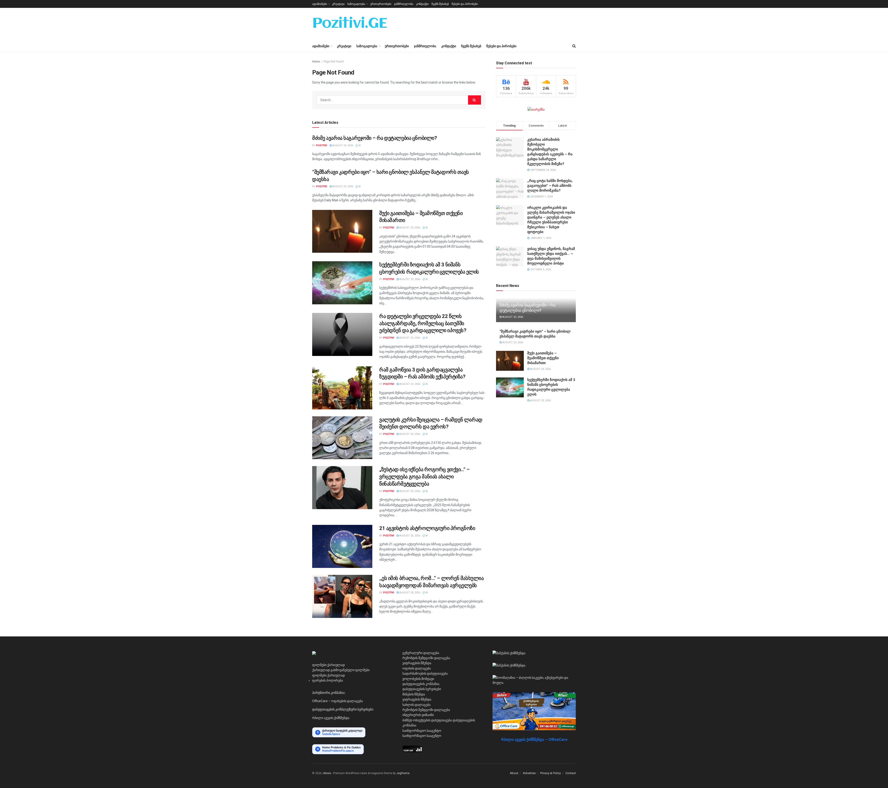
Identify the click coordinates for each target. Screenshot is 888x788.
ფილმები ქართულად (328, 665)
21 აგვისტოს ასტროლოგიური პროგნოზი (427, 528)
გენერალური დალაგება (420, 653)
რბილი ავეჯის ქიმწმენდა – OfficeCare (534, 739)
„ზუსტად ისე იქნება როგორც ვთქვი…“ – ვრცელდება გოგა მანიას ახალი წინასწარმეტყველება (424, 477)
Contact (570, 773)
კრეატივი (338, 4)
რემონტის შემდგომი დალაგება (426, 658)
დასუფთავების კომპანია (420, 684)
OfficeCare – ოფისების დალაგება (337, 701)
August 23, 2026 (342, 145)
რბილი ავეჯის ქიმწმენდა (330, 718)
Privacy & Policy (550, 773)
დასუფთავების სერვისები (421, 689)
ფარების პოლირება (327, 680)
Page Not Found (334, 61)
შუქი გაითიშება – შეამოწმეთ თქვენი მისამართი (543, 358)
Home (316, 61)
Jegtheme (403, 773)
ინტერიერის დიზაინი (418, 715)
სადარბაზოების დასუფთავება (425, 673)
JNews (326, 773)
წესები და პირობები (465, 4)
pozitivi (321, 145)
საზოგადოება (356, 4)
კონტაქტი (422, 4)
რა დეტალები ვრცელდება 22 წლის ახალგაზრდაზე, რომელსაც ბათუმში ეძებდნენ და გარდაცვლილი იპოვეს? (422, 323)
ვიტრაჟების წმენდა (416, 663)
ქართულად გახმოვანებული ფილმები (341, 670)
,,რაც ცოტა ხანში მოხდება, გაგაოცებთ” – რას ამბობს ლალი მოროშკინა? (550, 186)
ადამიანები (319, 4)
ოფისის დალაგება (416, 668)
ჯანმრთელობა (403, 4)
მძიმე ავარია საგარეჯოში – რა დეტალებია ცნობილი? (374, 138)
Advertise (529, 773)
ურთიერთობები (380, 4)
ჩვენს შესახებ (440, 4)
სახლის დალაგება (416, 705)
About (514, 773)
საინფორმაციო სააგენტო (421, 730)
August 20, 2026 (409, 434)
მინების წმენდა (413, 694)
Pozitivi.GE (349, 24)
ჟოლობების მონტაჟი (418, 679)
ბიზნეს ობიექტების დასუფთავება (427, 720)
